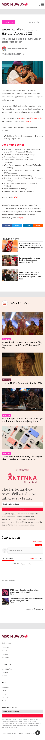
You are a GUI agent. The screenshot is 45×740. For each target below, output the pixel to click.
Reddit (38, 225)
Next (40, 22)
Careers (4, 676)
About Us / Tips (7, 669)
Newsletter (5, 658)
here (21, 217)
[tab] (8, 559)
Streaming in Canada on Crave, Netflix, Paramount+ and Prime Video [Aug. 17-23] (22, 345)
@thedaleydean (21, 49)
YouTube (5, 697)
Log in (34, 541)
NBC (15, 197)
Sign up (40, 541)
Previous (32, 22)
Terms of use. (30, 733)
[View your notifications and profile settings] (41, 558)
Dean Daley (11, 49)
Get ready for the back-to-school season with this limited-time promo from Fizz (30, 275)
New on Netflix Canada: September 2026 (22, 383)
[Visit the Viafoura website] (38, 609)
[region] (22, 574)
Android (22, 118)
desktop (28, 121)
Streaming (6, 380)
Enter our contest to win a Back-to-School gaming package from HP (29, 260)
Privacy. (22, 733)
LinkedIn (27, 225)
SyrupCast (5, 651)
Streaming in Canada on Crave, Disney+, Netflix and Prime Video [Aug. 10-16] (22, 420)
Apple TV (38, 118)
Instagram (5, 694)
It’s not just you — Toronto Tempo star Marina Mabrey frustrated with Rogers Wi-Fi (31, 245)
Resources (8, 22)
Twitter (17, 225)
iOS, (32, 118)
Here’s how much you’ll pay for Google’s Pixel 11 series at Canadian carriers (22, 458)
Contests (5, 654)
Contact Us (5, 647)
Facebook (7, 225)
